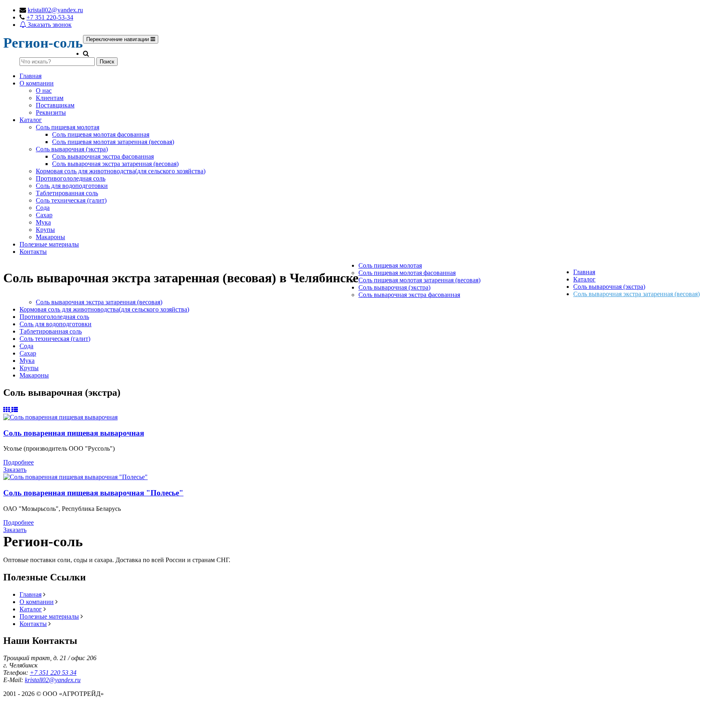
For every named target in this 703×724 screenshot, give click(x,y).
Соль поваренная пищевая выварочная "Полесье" (93, 492)
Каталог (31, 119)
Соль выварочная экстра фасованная (103, 156)
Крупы (45, 229)
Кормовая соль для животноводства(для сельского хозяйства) (120, 171)
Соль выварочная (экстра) (72, 149)
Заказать (14, 469)
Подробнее (18, 462)
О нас (44, 90)
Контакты (33, 251)
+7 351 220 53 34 (53, 672)
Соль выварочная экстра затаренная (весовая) (115, 163)
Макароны (50, 236)
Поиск (107, 62)
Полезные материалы (49, 244)
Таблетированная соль (67, 193)
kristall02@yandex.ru (55, 10)
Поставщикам (55, 105)
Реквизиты (51, 112)
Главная (30, 75)
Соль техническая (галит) (71, 200)
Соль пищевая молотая (67, 127)
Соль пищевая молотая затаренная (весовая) (113, 141)
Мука (43, 222)
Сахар (44, 215)
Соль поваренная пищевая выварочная (73, 433)
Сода (43, 207)
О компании (37, 83)
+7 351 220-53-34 (49, 17)
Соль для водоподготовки (72, 185)
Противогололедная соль (70, 178)
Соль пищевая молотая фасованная (100, 134)
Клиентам (49, 97)
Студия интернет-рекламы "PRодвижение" (63, 712)
